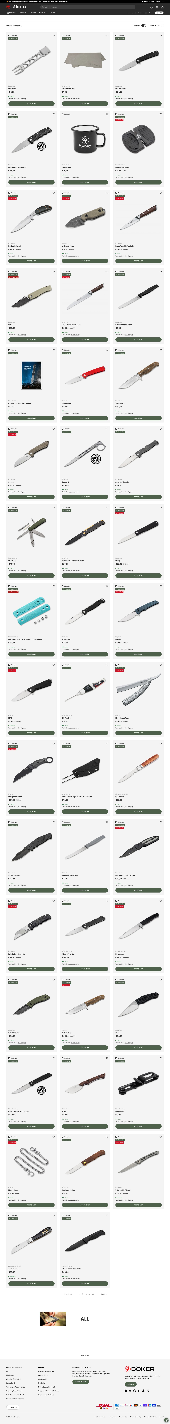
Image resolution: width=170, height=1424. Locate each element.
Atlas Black (66, 639)
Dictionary (10, 1375)
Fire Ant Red (66, 403)
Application (10, 13)
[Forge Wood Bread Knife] (85, 296)
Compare (136, 25)
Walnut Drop (120, 403)
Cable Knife (119, 797)
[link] (67, 1294)
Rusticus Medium (68, 1190)
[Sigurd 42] (85, 454)
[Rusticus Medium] (85, 1162)
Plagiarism (42, 1383)
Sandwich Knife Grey (70, 875)
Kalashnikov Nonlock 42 (17, 167)
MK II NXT (12, 561)
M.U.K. (64, 1111)
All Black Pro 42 (14, 875)
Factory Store (131, 13)
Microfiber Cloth (68, 89)
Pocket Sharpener (122, 167)
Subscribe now (80, 1382)
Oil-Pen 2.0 (66, 718)
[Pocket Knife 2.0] (31, 218)
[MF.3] (31, 690)
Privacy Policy (123, 1417)
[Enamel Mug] (85, 139)
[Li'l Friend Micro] (85, 218)
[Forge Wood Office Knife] (138, 218)
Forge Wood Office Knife (124, 246)
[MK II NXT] (31, 532)
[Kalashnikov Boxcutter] (31, 926)
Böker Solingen (15, 1417)
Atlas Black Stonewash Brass (73, 561)
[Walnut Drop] (138, 375)
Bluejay (118, 639)
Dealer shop (142, 13)
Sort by (9, 25)
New (150, 13)
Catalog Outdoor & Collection (19, 403)
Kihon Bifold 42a (68, 954)
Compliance (42, 1379)
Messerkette (13, 1190)
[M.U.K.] (85, 1083)
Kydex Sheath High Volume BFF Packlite (77, 797)
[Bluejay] (138, 611)
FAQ (7, 1371)
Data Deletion (112, 1417)
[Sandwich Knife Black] (138, 296)
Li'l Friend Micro (68, 246)
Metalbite (12, 89)
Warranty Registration (14, 1391)
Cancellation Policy (135, 1417)
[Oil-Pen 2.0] (85, 690)
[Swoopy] (31, 454)
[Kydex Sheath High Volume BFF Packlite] (85, 768)
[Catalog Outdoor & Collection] (31, 375)
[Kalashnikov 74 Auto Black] (138, 847)
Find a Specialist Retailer (47, 1387)
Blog (152, 1)
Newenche (119, 954)
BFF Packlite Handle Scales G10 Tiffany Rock (25, 639)
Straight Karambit (15, 797)
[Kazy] (31, 296)
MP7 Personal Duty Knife (71, 1269)
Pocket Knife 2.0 (14, 246)
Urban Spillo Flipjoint (123, 1190)
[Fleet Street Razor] (138, 690)
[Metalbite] (31, 60)
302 (116, 1033)
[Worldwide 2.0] (31, 1004)
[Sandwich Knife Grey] (85, 847)
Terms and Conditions (150, 1417)
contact (131, 1384)
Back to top (85, 1355)
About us (41, 13)
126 (93, 1294)
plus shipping (22, 99)
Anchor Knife (13, 1269)
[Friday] (138, 532)
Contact (145, 1)
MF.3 (10, 718)
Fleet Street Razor (122, 718)
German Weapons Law (46, 1371)
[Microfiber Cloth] (85, 60)
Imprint (162, 1417)
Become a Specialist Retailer (48, 1391)
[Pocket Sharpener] (138, 139)
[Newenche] (138, 926)
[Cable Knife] (138, 768)
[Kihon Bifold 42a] (85, 926)
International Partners (46, 1395)
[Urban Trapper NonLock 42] (31, 1083)
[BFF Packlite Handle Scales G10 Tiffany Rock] (31, 611)
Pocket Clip (119, 1111)
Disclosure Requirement (15, 1399)
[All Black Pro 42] (31, 847)
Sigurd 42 (65, 482)
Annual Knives (43, 1375)
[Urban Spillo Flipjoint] (138, 1162)
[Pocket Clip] (138, 1083)
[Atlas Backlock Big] (138, 454)
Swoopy (11, 482)
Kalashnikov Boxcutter (17, 954)
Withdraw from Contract (15, 1395)
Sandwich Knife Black (123, 325)
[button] (162, 7)
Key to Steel (10, 1383)
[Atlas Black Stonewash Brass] (85, 532)
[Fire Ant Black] (138, 60)
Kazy (10, 325)
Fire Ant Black (120, 89)
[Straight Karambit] (31, 768)
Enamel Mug (66, 167)
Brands (33, 13)
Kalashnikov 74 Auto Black (125, 875)
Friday (117, 561)
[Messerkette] (31, 1162)
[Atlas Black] (85, 611)
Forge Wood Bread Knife (71, 325)
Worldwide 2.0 (13, 1033)
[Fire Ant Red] (85, 375)
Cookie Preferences (100, 1417)
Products (22, 13)
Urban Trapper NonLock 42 (18, 1111)
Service (52, 13)
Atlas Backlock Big (122, 482)
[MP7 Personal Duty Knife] (85, 1240)
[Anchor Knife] (31, 1240)
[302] (138, 1004)
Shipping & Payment (13, 1379)
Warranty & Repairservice (15, 1387)
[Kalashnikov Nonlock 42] (31, 139)
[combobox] (87, 7)
